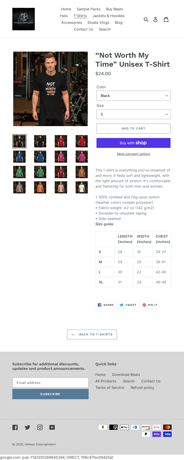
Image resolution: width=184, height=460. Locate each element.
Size (100, 105)
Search (128, 381)
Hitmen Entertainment (40, 444)
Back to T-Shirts (95, 334)
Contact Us (150, 381)
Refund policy (142, 387)
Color (101, 87)
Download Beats (126, 374)
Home (100, 374)
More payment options (133, 154)
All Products (105, 381)
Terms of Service (109, 387)
